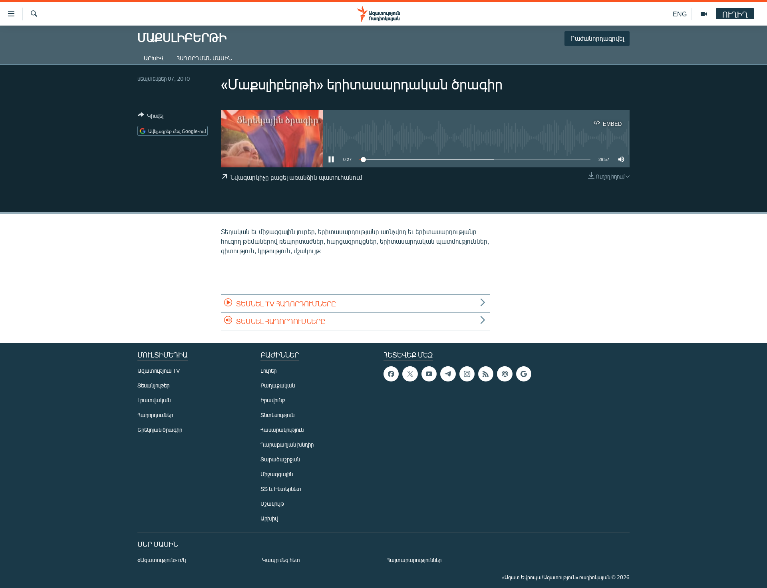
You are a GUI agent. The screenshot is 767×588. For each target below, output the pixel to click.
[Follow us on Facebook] (391, 373)
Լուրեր (268, 370)
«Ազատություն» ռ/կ (161, 559)
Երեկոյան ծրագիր (159, 429)
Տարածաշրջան (280, 459)
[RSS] (485, 373)
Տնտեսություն (277, 414)
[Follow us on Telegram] (447, 373)
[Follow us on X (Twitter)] (409, 373)
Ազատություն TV (158, 370)
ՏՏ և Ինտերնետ (280, 488)
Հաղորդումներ (155, 414)
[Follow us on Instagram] (467, 373)
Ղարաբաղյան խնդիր (287, 444)
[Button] (150, 117)
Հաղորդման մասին (204, 58)
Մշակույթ (272, 503)
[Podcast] (504, 373)
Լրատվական (154, 400)
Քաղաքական (277, 385)
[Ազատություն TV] (704, 14)
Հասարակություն (282, 429)
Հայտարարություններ (414, 559)
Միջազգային (276, 474)
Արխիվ (154, 58)
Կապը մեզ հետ (281, 559)
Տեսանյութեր (153, 385)
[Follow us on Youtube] (429, 373)
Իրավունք (272, 400)
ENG (680, 14)
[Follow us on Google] (523, 373)
